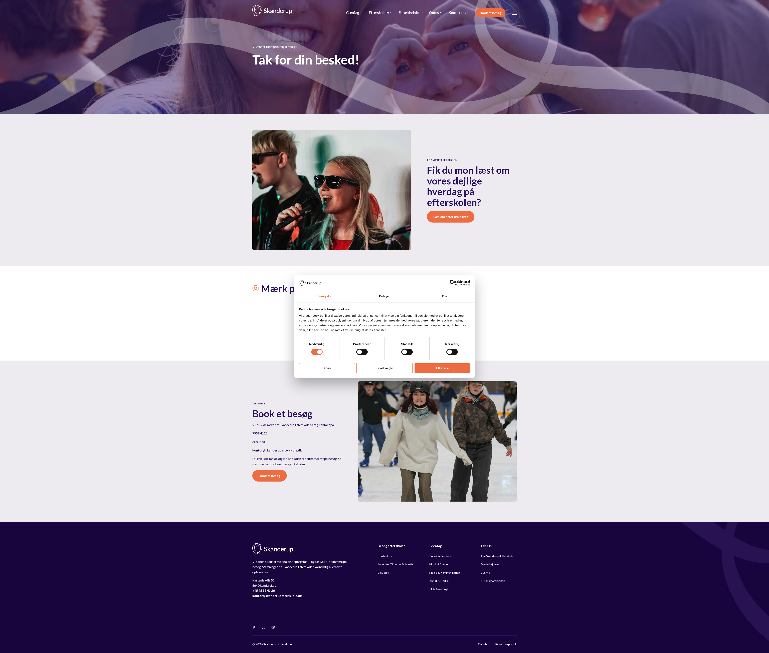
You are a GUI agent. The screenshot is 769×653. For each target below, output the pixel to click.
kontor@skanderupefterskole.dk (277, 450)
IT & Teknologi (438, 589)
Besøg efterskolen (391, 546)
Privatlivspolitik (506, 644)
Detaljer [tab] (384, 296)
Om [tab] (444, 296)
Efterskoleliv (379, 12)
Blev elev (383, 572)
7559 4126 (259, 433)
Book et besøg (490, 13)
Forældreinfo (409, 12)
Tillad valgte (384, 368)
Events (485, 572)
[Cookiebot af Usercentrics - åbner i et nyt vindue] (452, 283)
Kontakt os (457, 12)
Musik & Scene (438, 564)
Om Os (486, 546)
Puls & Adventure (440, 556)
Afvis (327, 368)
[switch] (362, 352)
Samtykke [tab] (324, 296)
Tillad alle (442, 368)
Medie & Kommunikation (444, 572)
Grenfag (352, 12)
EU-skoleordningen (493, 580)
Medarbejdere (490, 564)
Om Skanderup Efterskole (497, 556)
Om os (434, 12)
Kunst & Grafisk (439, 580)
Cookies (483, 644)
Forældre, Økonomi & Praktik (395, 564)
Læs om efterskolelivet (450, 217)
